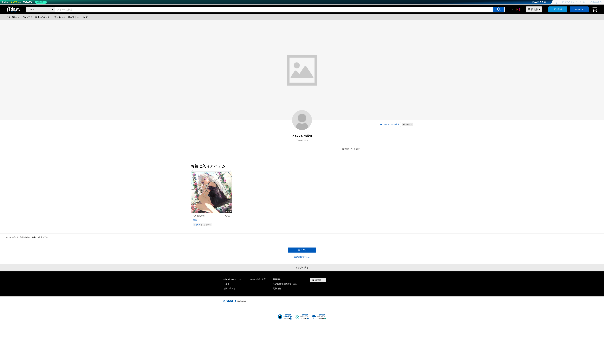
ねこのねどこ (199, 216)
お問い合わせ (229, 288)
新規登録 (558, 9)
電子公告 (277, 288)
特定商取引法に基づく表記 (285, 284)
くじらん (197, 225)
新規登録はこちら (302, 257)
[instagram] (518, 9)
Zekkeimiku (25, 237)
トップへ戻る (302, 267)
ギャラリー (73, 17)
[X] (512, 9)
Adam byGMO (12, 237)
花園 (195, 219)
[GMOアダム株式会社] (234, 301)
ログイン (579, 9)
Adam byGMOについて (233, 279)
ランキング (59, 17)
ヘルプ (226, 284)
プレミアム (27, 17)
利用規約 (277, 279)
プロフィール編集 (391, 124)
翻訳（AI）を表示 (352, 149)
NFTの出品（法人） (258, 279)
